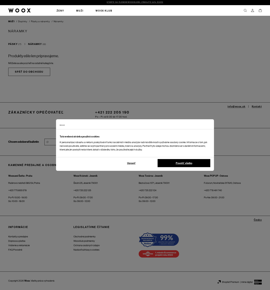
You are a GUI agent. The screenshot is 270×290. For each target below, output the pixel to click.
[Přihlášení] (252, 10)
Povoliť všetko (184, 163)
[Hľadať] (245, 10)
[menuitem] (60, 10)
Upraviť (131, 163)
